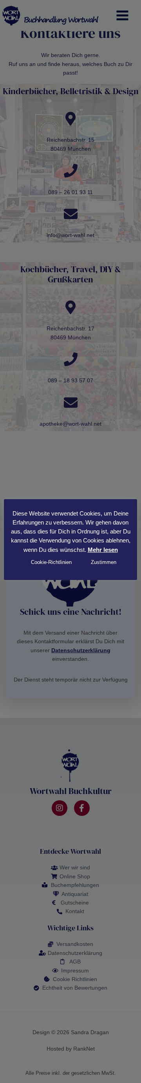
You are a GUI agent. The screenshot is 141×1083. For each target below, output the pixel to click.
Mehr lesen (103, 549)
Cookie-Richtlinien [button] (51, 562)
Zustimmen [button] (103, 562)
